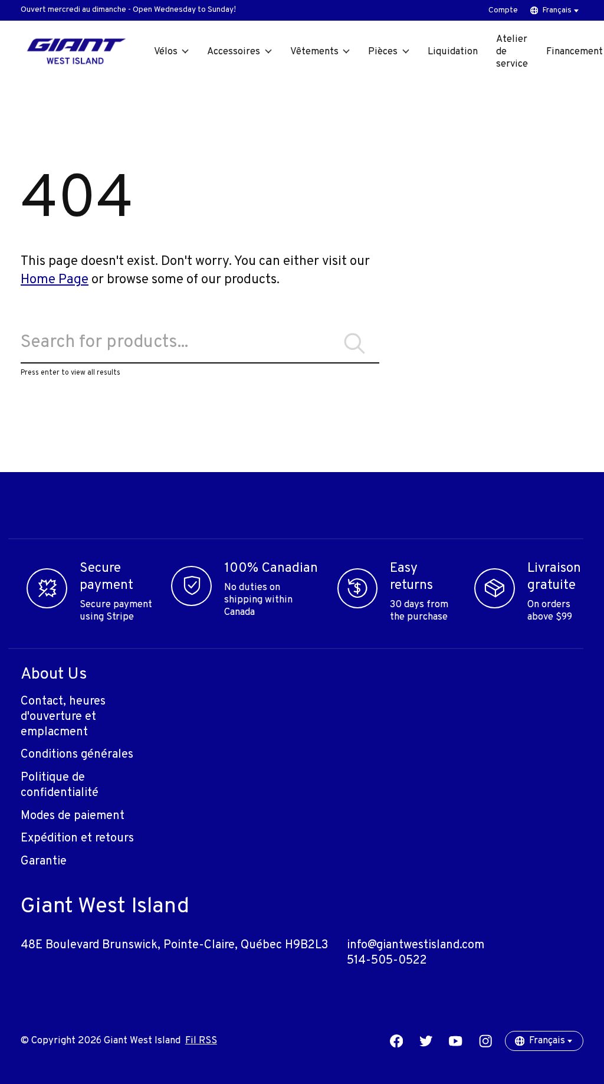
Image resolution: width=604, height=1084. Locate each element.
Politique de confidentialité (60, 785)
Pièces (383, 51)
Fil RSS (201, 1040)
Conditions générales (77, 754)
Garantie (44, 861)
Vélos (166, 51)
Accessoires (233, 51)
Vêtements (314, 51)
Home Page (54, 280)
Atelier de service (512, 51)
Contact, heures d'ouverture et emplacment (63, 717)
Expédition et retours (77, 838)
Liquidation (453, 51)
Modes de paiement (72, 816)
